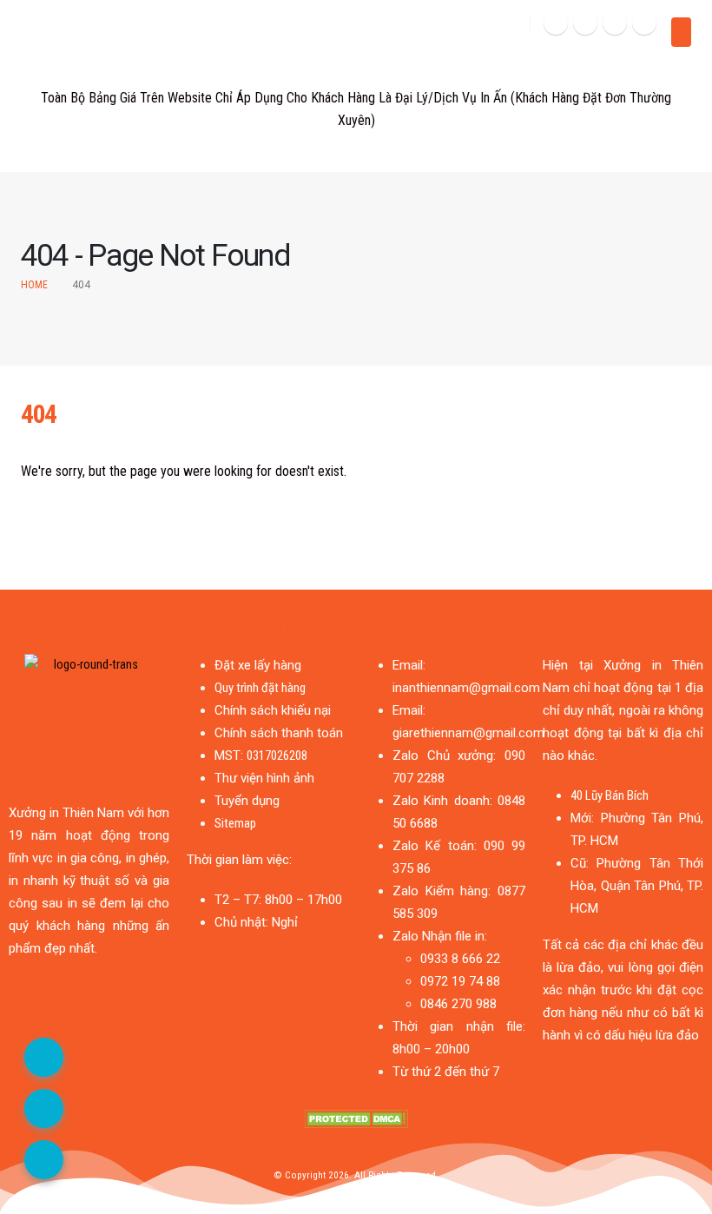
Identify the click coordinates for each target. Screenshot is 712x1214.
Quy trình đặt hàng (260, 688)
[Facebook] (556, 22)
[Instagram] (644, 22)
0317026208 (277, 755)
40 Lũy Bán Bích (609, 795)
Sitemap (235, 823)
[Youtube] (615, 22)
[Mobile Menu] (681, 32)
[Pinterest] (585, 22)
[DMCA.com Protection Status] (356, 1118)
